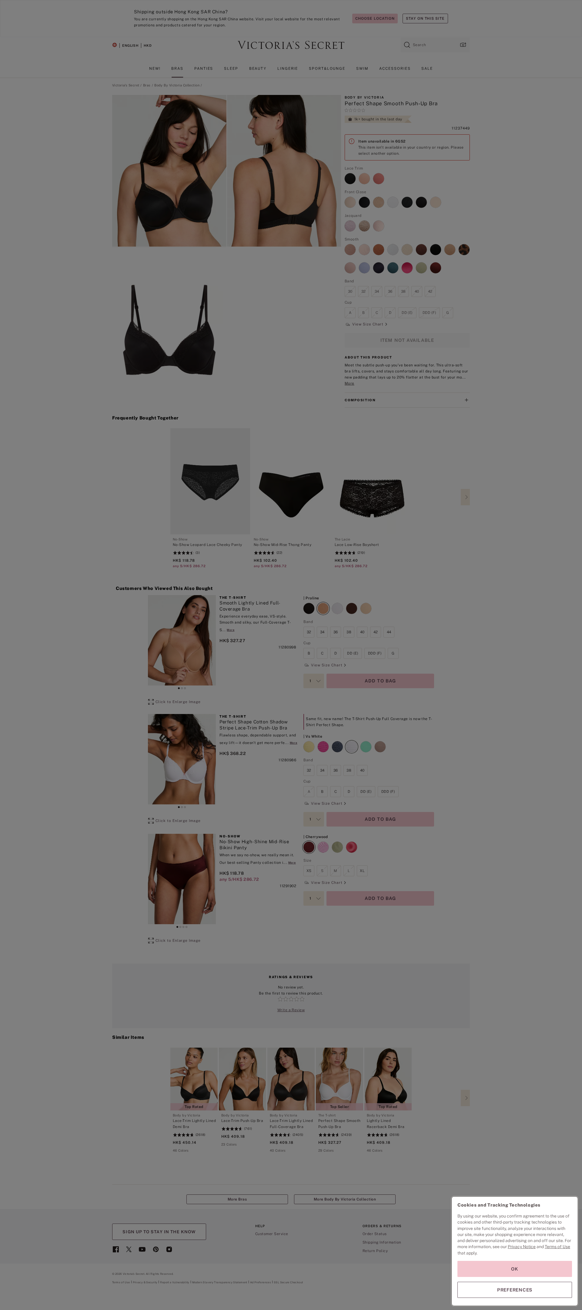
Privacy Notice (522, 1246)
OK (514, 1268)
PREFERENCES (514, 1289)
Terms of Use (557, 1246)
